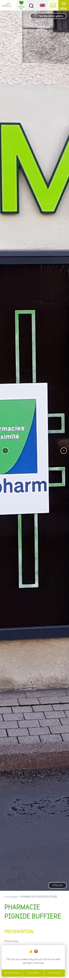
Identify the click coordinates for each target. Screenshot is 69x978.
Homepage (10, 896)
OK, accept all (54, 973)
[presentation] (5, 450)
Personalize (33, 973)
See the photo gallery (50, 16)
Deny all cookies (12, 973)
